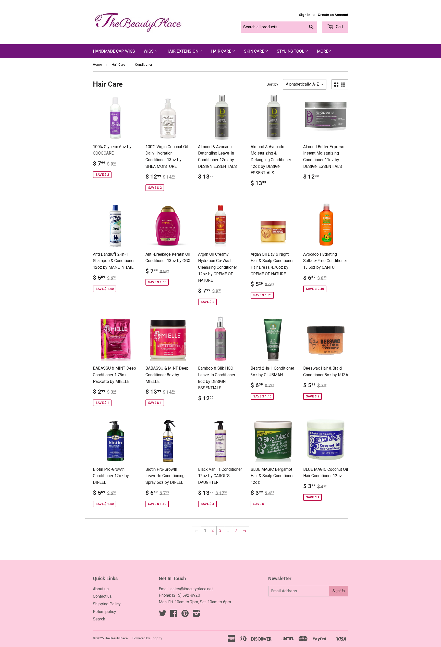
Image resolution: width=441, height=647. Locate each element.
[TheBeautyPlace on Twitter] (162, 615)
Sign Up (339, 591)
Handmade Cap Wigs (114, 51)
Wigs (149, 51)
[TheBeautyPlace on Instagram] (196, 615)
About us (101, 588)
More (322, 51)
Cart (339, 26)
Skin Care (254, 51)
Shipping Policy (107, 604)
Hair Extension (182, 51)
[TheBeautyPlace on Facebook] (174, 615)
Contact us (102, 596)
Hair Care (221, 51)
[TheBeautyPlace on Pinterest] (185, 615)
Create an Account (333, 15)
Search (99, 619)
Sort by (272, 84)
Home (97, 64)
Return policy (104, 611)
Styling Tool (291, 51)
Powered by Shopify (147, 638)
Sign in (304, 15)
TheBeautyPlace (116, 638)
